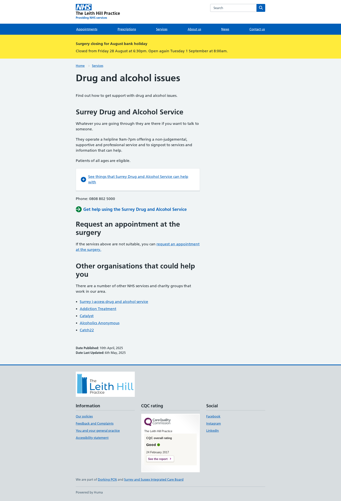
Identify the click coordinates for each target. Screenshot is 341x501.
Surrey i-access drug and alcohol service (114, 301)
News (225, 29)
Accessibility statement (92, 438)
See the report (158, 459)
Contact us (257, 29)
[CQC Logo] (157, 422)
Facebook (213, 416)
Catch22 (87, 330)
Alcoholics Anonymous (99, 323)
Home (80, 66)
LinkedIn (212, 431)
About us (194, 29)
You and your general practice (98, 431)
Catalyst (87, 316)
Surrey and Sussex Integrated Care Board (154, 479)
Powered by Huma (89, 492)
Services (161, 29)
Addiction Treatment (98, 309)
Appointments (86, 29)
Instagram (213, 423)
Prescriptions (127, 29)
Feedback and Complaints (94, 423)
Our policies (84, 416)
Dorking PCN (107, 479)
